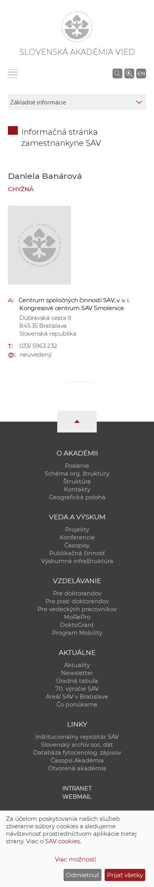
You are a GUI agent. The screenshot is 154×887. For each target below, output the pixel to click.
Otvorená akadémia (77, 768)
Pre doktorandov (77, 593)
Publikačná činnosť (77, 553)
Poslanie (77, 465)
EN (141, 73)
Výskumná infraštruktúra (77, 561)
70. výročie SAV (77, 688)
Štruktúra (77, 481)
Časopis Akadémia (77, 760)
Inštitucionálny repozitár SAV (77, 736)
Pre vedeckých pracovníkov (77, 609)
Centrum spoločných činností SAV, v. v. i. (74, 300)
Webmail (77, 796)
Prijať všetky (125, 875)
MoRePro (77, 617)
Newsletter (77, 673)
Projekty (77, 529)
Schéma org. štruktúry (77, 473)
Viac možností (75, 859)
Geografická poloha (77, 497)
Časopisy (77, 545)
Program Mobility (77, 632)
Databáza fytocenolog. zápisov (77, 752)
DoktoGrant (77, 625)
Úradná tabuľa (77, 680)
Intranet (77, 788)
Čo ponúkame (77, 704)
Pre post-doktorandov (77, 601)
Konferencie (77, 537)
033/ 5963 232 (38, 346)
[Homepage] (77, 27)
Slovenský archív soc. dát (77, 744)
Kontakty (77, 489)
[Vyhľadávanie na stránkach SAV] (117, 73)
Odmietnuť (82, 875)
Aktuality (77, 665)
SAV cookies (62, 841)
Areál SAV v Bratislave (77, 696)
